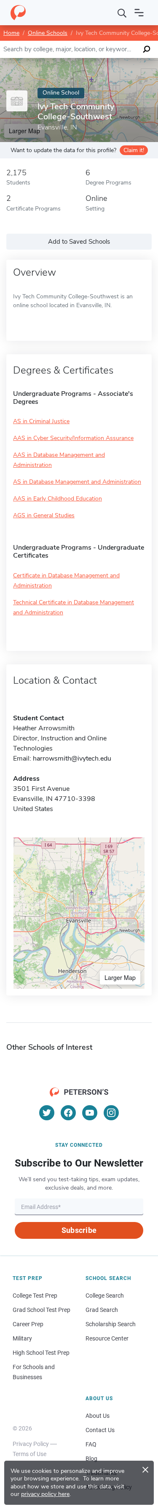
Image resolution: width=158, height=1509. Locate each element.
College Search (105, 1295)
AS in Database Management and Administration (77, 482)
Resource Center (107, 1338)
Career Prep (28, 1324)
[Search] (122, 12)
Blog (91, 1458)
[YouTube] (89, 1112)
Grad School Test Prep (41, 1309)
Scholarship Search (111, 1324)
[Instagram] (111, 1112)
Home (11, 33)
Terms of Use (29, 1454)
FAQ (91, 1444)
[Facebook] (68, 1112)
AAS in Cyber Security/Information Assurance (73, 438)
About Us (98, 1415)
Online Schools (47, 33)
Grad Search (102, 1309)
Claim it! (133, 150)
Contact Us (100, 1430)
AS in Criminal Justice (41, 421)
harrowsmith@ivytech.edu (72, 758)
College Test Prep (35, 1295)
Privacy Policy (31, 1444)
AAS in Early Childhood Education (57, 499)
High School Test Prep (41, 1352)
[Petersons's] (18, 12)
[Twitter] (46, 1112)
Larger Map (120, 977)
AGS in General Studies (44, 515)
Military (22, 1338)
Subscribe (79, 1230)
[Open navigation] (139, 12)
